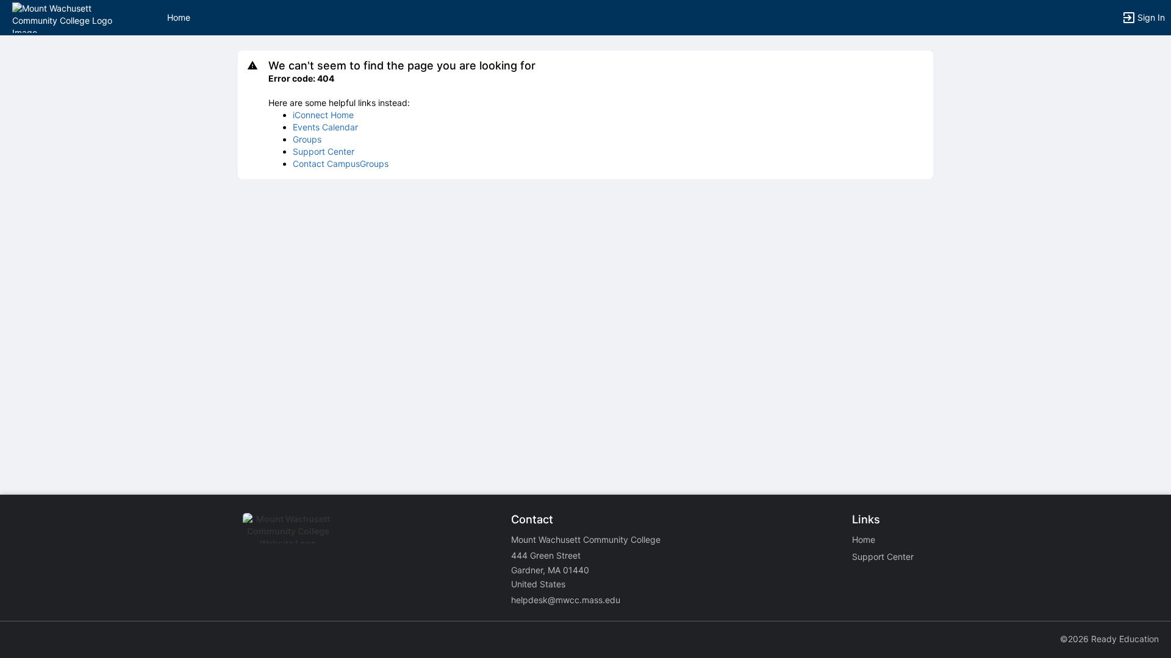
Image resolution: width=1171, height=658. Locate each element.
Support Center (323, 151)
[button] (62, 17)
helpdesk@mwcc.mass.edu (565, 600)
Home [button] (178, 17)
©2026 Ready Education (1109, 639)
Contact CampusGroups (341, 163)
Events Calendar (325, 127)
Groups (307, 139)
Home (863, 539)
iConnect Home (323, 115)
